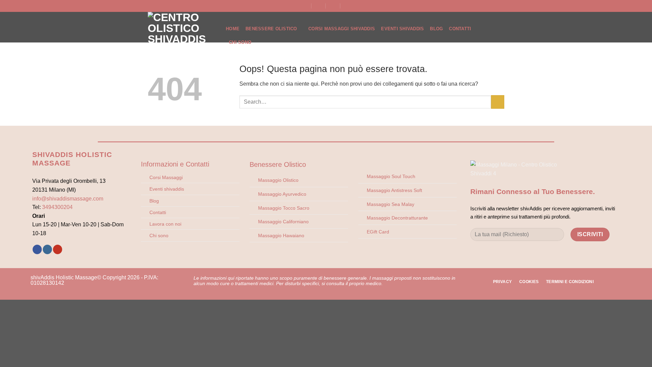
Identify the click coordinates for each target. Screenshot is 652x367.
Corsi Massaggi (166, 177)
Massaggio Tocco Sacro (283, 208)
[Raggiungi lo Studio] (304, 6)
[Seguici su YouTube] (57, 249)
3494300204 (57, 207)
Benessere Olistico (271, 28)
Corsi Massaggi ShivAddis (341, 28)
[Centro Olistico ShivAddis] (182, 27)
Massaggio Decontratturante (397, 218)
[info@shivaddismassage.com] (318, 6)
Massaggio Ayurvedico (282, 194)
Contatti (460, 28)
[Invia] (497, 101)
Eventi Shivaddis (402, 28)
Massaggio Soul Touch (391, 176)
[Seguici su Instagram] (47, 249)
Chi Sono (240, 42)
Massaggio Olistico (278, 180)
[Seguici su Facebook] (37, 249)
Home (232, 28)
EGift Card (378, 231)
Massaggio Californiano (283, 221)
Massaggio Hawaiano (281, 235)
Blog (436, 28)
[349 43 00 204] (333, 6)
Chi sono (158, 235)
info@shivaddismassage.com (67, 199)
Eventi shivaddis (166, 189)
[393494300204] (347, 6)
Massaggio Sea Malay (390, 204)
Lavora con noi (165, 224)
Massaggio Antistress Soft (394, 190)
